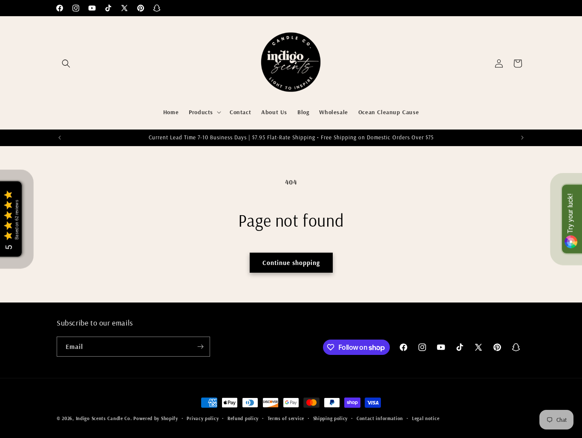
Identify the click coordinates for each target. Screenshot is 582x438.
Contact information (380, 418)
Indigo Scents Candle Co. (104, 418)
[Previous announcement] (59, 138)
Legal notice (425, 418)
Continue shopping (291, 263)
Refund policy (243, 418)
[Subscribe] (200, 347)
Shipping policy (330, 418)
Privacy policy (203, 418)
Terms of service (286, 418)
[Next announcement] (522, 138)
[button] (66, 63)
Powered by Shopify (155, 418)
